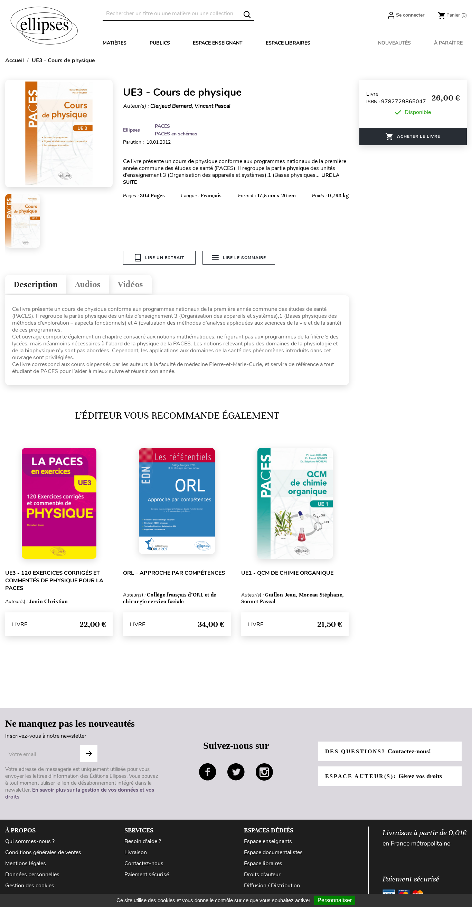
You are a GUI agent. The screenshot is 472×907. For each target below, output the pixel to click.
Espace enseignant (218, 43)
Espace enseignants (268, 841)
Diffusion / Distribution (272, 885)
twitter (236, 772)
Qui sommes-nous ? (30, 841)
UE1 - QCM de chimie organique (287, 573)
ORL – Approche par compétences (174, 573)
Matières (114, 43)
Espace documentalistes (273, 852)
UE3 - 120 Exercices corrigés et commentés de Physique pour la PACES (54, 580)
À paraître (448, 43)
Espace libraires (288, 43)
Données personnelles (32, 874)
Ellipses (131, 130)
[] (247, 14)
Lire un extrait (164, 257)
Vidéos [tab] (130, 284)
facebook (207, 772)
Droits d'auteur (262, 874)
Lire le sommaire (244, 257)
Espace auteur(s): (383, 776)
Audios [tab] (88, 284)
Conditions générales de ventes (43, 852)
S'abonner (88, 753)
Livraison (135, 852)
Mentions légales (25, 863)
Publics (160, 43)
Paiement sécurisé (146, 874)
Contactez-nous (143, 863)
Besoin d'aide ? (142, 841)
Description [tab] (36, 284)
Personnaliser (335, 900)
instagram (264, 772)
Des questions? (378, 751)
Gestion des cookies (29, 885)
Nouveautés (394, 43)
